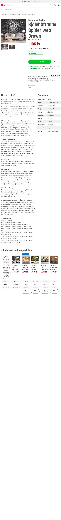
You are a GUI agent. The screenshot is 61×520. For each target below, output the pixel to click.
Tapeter (24, 14)
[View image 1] (4, 47)
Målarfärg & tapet (15, 14)
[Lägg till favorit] (22, 22)
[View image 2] (12, 47)
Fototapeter (31, 14)
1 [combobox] (55, 61)
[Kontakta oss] (51, 5)
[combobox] (35, 52)
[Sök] (2, 9)
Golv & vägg (5, 14)
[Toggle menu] (59, 5)
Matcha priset (45, 48)
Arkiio (30, 87)
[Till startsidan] (6, 5)
